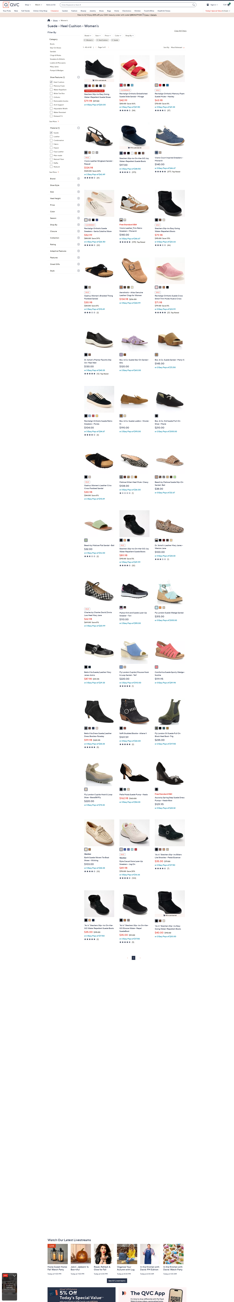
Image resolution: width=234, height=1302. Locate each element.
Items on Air (51, 5)
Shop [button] (27, 5)
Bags (109, 11)
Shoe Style (54, 185)
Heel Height (55, 198)
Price (52, 205)
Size (52, 192)
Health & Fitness (164, 11)
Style (52, 270)
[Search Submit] (194, 5)
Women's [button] (89, 40)
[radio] (86, 86)
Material (55, 128)
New (16, 11)
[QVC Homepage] (49, 20)
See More (53, 121)
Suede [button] (115, 40)
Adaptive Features (58, 251)
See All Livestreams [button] (117, 1280)
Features (54, 257)
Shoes (101, 11)
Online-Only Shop (40, 11)
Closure (53, 231)
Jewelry (93, 11)
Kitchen (138, 11)
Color (52, 211)
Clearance (55, 11)
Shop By (53, 224)
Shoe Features (57, 77)
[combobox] (125, 5)
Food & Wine (149, 11)
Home (116, 11)
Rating (53, 244)
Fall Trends (25, 11)
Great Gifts (55, 264)
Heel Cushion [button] (103, 40)
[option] (117, 14)
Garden (65, 11)
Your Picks (7, 11)
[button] (208, 4)
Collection (54, 238)
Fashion (74, 11)
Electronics (126, 11)
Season (53, 218)
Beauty (83, 11)
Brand (52, 178)
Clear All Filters (180, 31)
